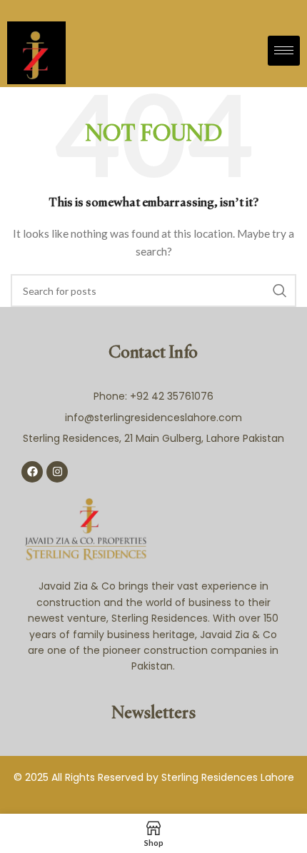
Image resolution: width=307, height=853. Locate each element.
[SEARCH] (279, 290)
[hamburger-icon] (284, 51)
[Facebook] (32, 472)
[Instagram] (57, 472)
